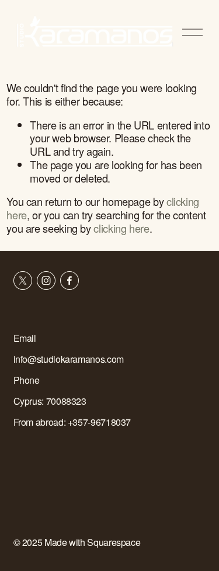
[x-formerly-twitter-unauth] (22, 280)
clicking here (121, 228)
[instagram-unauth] (46, 280)
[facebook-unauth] (69, 280)
